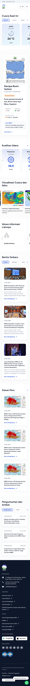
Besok (22, 20)
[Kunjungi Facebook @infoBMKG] (7, 647)
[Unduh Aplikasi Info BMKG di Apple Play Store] (22, 638)
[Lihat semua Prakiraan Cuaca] (27, 20)
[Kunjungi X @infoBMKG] (10, 647)
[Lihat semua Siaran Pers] (27, 390)
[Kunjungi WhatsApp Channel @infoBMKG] (21, 647)
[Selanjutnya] (27, 34)
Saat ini (6, 20)
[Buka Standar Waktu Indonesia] (27, 1)
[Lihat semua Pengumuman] (27, 509)
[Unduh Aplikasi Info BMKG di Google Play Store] (8, 638)
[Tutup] (27, 678)
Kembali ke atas (9, 680)
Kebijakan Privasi (6, 675)
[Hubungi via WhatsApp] (27, 683)
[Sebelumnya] (2, 34)
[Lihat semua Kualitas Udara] (27, 145)
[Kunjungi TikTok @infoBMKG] (18, 647)
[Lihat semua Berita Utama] (27, 262)
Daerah (24, 262)
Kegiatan (14, 262)
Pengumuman (7, 509)
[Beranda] (3, 7)
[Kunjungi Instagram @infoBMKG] (14, 647)
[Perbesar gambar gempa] (23, 59)
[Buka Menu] (27, 6)
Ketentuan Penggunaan (14, 673)
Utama (5, 262)
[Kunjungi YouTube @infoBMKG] (3, 647)
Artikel (17, 509)
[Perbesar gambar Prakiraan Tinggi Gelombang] (21, 192)
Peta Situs (4, 673)
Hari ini (14, 20)
